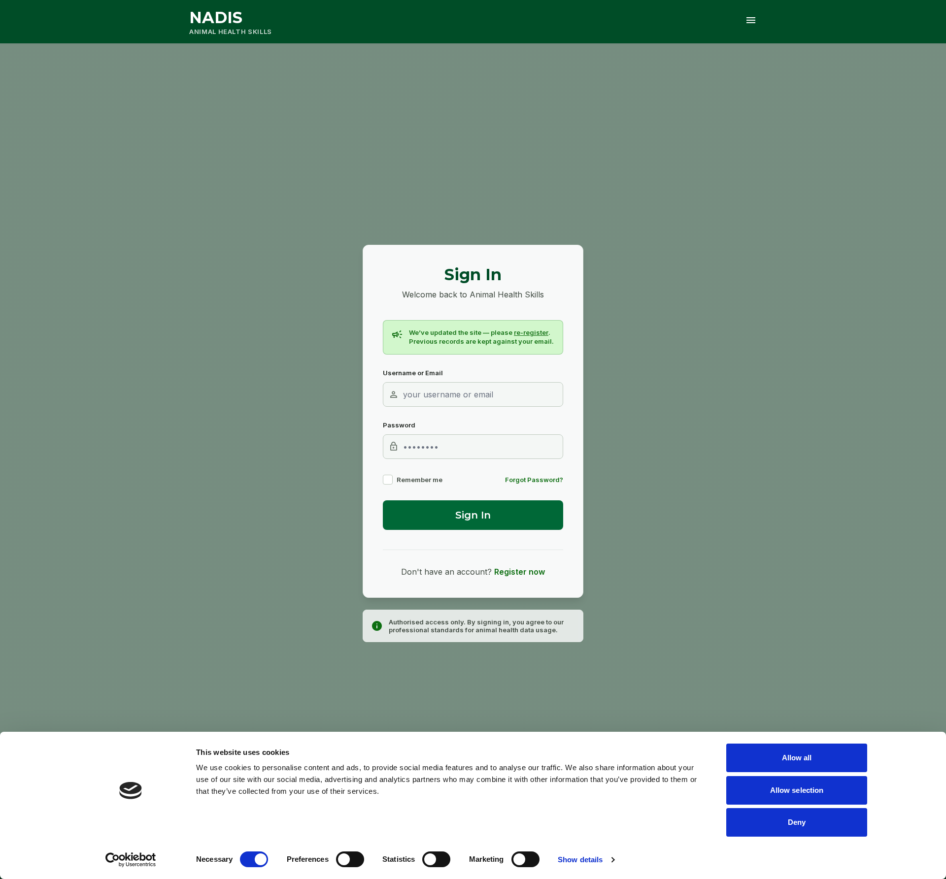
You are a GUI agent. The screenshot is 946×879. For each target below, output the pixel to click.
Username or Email (413, 373)
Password (399, 425)
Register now (519, 572)
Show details (580, 859)
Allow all (797, 757)
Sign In (473, 515)
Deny (797, 822)
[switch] (350, 859)
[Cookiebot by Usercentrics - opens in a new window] (131, 859)
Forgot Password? (534, 480)
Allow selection (797, 790)
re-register (531, 332)
